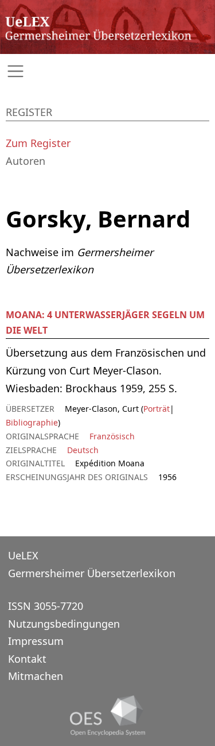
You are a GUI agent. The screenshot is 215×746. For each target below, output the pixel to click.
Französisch (112, 436)
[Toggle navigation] (107, 71)
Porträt (156, 408)
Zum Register (38, 143)
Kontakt (27, 659)
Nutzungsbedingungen (64, 624)
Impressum (36, 641)
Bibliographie (32, 422)
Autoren (25, 161)
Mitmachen (35, 676)
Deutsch (83, 449)
